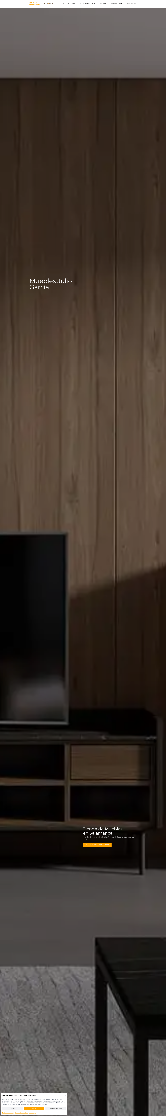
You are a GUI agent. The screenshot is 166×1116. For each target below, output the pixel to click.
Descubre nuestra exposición (97, 844)
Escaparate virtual (87, 4)
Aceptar (33, 1109)
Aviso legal (32, 1113)
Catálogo (102, 4)
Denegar (12, 1109)
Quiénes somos (69, 4)
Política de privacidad (21, 1113)
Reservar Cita (116, 4)
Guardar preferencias (55, 1109)
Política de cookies (7, 1113)
